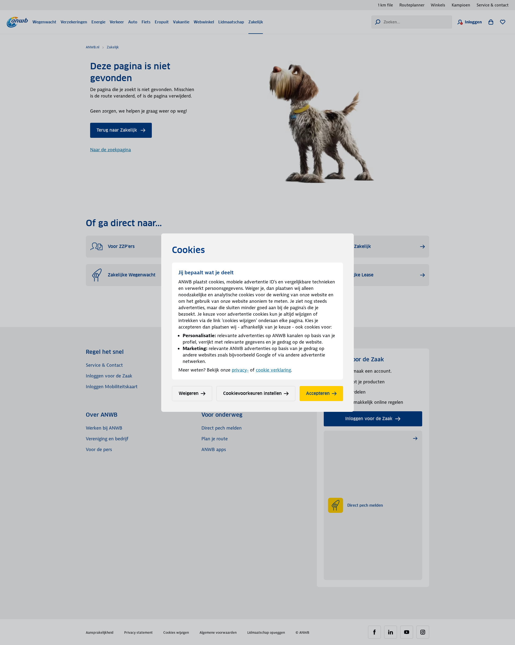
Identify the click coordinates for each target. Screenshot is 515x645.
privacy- (240, 370)
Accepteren (318, 393)
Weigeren (188, 393)
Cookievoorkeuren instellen (252, 393)
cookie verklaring (273, 370)
